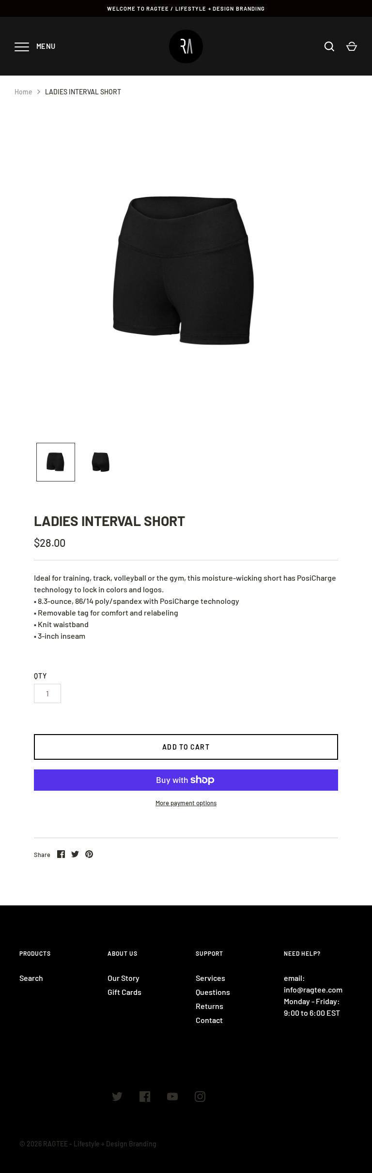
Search (31, 977)
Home (23, 92)
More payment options (186, 803)
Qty (40, 676)
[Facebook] (145, 1098)
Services (210, 977)
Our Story (124, 977)
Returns (209, 1005)
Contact (209, 1019)
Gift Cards (124, 991)
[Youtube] (172, 1098)
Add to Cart (185, 747)
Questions (213, 991)
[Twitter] (117, 1098)
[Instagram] (200, 1098)
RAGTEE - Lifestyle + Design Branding (99, 1144)
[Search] (329, 46)
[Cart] (351, 46)
